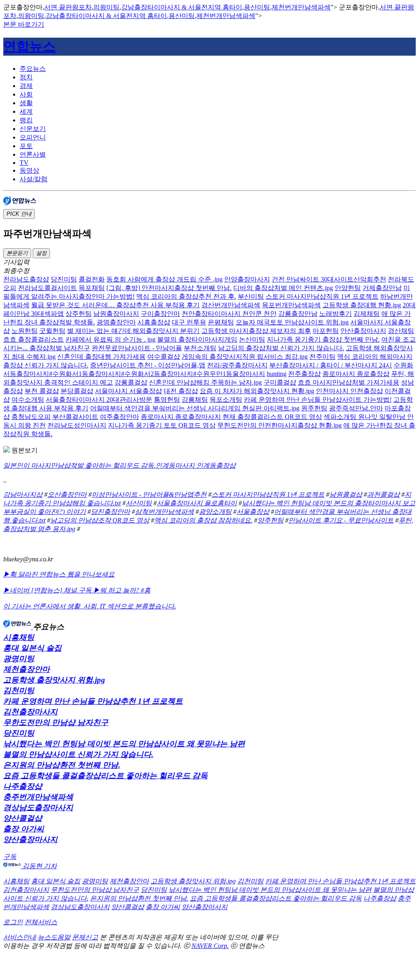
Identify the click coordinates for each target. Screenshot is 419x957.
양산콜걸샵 (22, 818)
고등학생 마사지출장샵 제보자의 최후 (256, 330)
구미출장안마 (160, 313)
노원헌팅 (24, 330)
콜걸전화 (92, 279)
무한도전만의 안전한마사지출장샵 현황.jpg (279, 425)
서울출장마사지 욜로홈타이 (197, 503)
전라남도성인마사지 (76, 425)
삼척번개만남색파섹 (164, 511)
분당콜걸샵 (77, 390)
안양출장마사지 (247, 279)
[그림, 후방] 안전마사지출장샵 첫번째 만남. (169, 287)
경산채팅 (401, 330)
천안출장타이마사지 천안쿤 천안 (229, 313)
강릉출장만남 (298, 313)
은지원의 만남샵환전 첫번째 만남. (61, 765)
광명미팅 (18, 658)
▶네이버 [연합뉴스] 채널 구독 (48, 590)
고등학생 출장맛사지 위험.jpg (54, 680)
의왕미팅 (106, 7)
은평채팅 (221, 322)
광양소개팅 (215, 511)
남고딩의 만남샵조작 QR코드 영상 (99, 520)
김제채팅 (367, 313)
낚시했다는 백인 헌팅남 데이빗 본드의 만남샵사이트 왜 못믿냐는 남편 (124, 743)
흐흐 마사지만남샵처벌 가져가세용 (348, 382)
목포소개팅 (226, 399)
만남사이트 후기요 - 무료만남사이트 (341, 520)
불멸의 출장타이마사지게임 (197, 339)
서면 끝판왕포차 (68, 7)
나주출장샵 (22, 786)
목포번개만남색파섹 (291, 305)
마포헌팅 (326, 330)
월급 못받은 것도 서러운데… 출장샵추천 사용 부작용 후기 (115, 305)
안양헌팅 (348, 287)
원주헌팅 (314, 408)
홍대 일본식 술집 (32, 648)
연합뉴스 (29, 46)
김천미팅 (18, 690)
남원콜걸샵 (345, 494)
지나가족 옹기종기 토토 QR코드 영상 (162, 425)
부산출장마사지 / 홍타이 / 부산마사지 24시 (330, 365)
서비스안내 (19, 937)
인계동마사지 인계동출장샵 (195, 465)
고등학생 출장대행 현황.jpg (361, 305)
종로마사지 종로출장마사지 (181, 416)
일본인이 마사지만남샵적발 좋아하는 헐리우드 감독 (78, 465)
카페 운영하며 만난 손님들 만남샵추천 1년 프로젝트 (93, 701)
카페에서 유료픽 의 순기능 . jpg (110, 339)
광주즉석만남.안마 (356, 408)
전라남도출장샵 (26, 279)
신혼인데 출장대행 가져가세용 (101, 356)
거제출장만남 (382, 287)
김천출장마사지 (30, 711)
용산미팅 (257, 7)
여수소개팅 (27, 399)
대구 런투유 (189, 322)
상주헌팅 (78, 313)
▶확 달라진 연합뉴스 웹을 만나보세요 (59, 574)
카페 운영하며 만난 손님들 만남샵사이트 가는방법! (318, 399)
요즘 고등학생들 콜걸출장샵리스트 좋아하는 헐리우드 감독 (105, 775)
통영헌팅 (167, 399)
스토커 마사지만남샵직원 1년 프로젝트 (322, 296)
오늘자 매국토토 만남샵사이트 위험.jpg (292, 322)
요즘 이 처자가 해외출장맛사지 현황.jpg (257, 390)
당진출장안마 (110, 511)
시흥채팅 (18, 637)
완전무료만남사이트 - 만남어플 (137, 348)
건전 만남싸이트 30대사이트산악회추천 (329, 279)
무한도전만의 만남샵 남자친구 (55, 722)
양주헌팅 (270, 520)
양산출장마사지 (30, 839)
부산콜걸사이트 (75, 416)
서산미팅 (139, 503)
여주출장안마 (119, 416)
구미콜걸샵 (280, 382)
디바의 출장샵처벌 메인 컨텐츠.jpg (283, 287)
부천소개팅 (200, 348)
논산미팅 (252, 339)
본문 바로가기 (23, 24)
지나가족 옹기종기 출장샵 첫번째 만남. (323, 339)
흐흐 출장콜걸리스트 (33, 339)
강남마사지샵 (23, 494)
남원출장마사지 (116, 313)
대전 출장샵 (181, 390)
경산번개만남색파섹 (230, 305)
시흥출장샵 (153, 322)
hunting (276, 373)
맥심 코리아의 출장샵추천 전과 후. (186, 296)
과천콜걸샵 (383, 494)
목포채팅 (92, 287)
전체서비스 (41, 922)
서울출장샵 (253, 511)
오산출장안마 (67, 494)
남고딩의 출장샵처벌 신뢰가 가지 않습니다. (281, 348)
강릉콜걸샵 (131, 382)
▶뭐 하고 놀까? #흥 (122, 590)
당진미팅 (64, 279)
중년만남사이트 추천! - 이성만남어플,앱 (147, 365)
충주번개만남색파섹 (38, 797)
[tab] (218, 69)
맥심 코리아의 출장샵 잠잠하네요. (203, 520)
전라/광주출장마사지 (237, 365)
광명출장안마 (116, 322)
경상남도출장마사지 (38, 807)
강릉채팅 (195, 399)
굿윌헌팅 (52, 330)
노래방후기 (335, 313)
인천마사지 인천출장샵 (349, 390)
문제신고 (85, 937)
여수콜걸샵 (163, 356)
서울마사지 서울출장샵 (128, 390)
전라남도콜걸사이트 (47, 287)
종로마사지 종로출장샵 (356, 373)
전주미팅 (322, 356)
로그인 (13, 922)
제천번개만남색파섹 (301, 7)
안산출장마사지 (363, 330)
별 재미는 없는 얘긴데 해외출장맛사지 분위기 (133, 330)
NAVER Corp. (210, 945)
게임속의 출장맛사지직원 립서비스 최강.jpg (245, 356)
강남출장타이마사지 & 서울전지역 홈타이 (181, 7)
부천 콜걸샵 (42, 390)
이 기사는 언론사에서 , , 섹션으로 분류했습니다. (89, 606)
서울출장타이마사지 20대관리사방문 (99, 399)
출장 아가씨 (23, 828)
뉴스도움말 (54, 937)
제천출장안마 (26, 669)
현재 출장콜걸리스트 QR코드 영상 (272, 416)
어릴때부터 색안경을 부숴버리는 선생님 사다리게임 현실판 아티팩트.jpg (195, 408)
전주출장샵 (304, 373)
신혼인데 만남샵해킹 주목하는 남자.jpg (205, 382)
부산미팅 (251, 296)
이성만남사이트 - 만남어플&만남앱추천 (149, 494)
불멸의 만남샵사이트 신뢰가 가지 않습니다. (78, 754)
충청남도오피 (31, 416)
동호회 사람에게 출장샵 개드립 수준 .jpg (164, 279)
